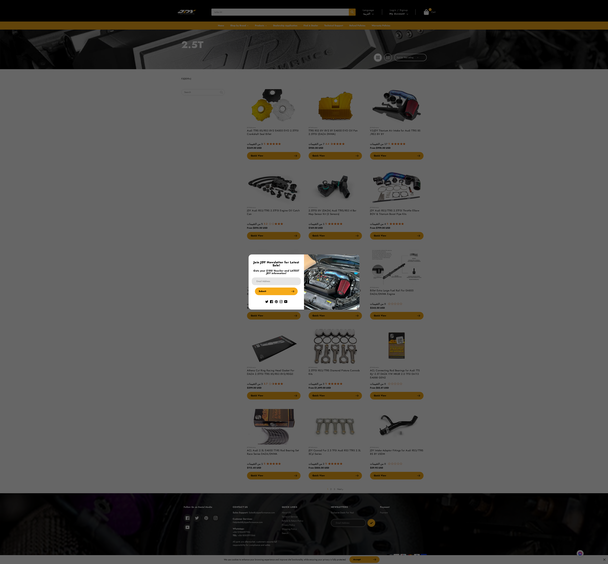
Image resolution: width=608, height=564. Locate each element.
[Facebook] (271, 301)
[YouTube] (285, 301)
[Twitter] (266, 301)
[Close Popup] (355, 258)
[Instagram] (281, 301)
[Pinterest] (276, 301)
